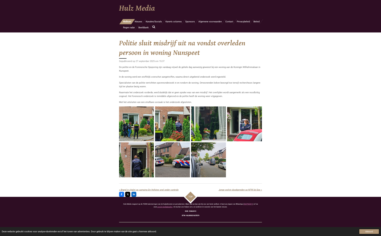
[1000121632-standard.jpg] (245, 124)
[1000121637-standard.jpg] (208, 160)
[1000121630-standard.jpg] (208, 124)
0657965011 (248, 204)
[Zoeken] (153, 27)
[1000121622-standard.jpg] (136, 124)
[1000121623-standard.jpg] (172, 124)
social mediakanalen (164, 207)
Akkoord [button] (369, 231)
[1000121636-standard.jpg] (172, 160)
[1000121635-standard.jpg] (136, 160)
